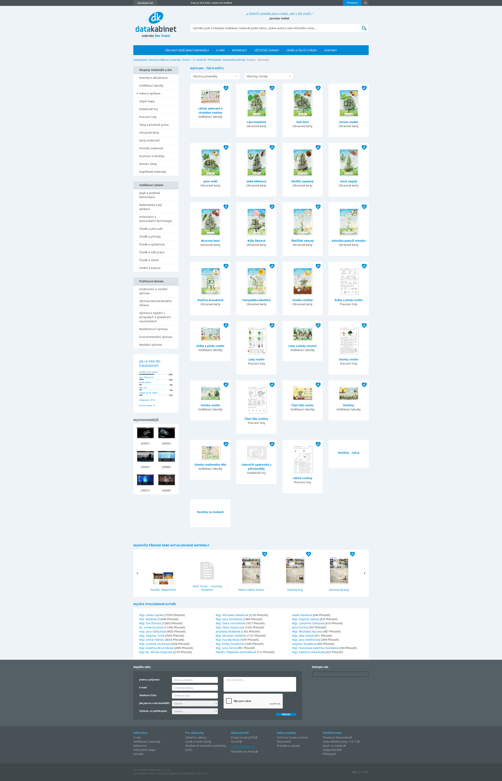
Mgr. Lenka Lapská (151, 615)
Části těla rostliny (256, 419)
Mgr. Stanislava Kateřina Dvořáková (315, 648)
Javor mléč (210, 181)
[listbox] (215, 76)
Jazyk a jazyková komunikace (149, 195)
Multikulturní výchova (153, 329)
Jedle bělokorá (256, 181)
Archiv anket (145, 405)
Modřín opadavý (302, 181)
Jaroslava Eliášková (228, 631)
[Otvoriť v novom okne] (360, 773)
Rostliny (348, 405)
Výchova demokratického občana (155, 303)
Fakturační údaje (144, 750)
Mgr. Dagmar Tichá (152, 635)
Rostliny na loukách (210, 512)
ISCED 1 (187, 60)
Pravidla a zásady (288, 746)
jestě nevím (145, 382)
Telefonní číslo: (148, 695)
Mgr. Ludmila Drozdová (154, 644)
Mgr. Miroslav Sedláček (231, 635)
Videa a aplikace (149, 93)
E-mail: (143, 687)
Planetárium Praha (243, 751)
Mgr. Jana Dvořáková (229, 619)
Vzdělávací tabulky (151, 85)
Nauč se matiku (333, 746)
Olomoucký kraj (339, 590)
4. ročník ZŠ (199, 60)
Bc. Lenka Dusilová (151, 627)
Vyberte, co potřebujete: (153, 711)
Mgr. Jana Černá (226, 648)
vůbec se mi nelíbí (148, 392)
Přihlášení (352, 3)
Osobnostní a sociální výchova (153, 291)
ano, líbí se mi (146, 377)
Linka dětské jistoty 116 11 (340, 741)
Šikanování (284, 741)
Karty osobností (149, 140)
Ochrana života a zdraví (292, 737)
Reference (140, 746)
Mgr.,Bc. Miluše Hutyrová (156, 652)
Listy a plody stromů (302, 346)
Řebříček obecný (302, 241)
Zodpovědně (331, 750)
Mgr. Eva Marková (228, 640)
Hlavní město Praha (251, 590)
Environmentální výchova (155, 337)
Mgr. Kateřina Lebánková (309, 652)
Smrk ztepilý (348, 181)
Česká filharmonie (243, 746)
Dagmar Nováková (304, 644)
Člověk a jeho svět (151, 229)
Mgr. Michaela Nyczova (307, 631)
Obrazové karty (149, 132)
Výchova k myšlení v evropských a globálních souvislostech (155, 317)
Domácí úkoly (148, 164)
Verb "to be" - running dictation (207, 588)
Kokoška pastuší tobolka (349, 241)
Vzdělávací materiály (146, 741)
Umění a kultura (149, 268)
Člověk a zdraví (149, 260)
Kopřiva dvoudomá (210, 300)
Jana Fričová (300, 627)
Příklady (328, 754)
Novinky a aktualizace (153, 78)
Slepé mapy (147, 101)
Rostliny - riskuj (348, 452)
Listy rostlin (256, 359)
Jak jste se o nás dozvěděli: (154, 703)
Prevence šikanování (336, 737)
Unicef (235, 741)
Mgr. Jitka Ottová (303, 635)
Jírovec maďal (348, 122)
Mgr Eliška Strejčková (230, 644)
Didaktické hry (148, 109)
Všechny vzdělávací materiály (165, 60)
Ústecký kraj (295, 590)
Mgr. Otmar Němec (152, 640)
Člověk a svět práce (151, 252)
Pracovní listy (147, 117)
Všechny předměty (205, 76)
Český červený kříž (243, 737)
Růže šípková (256, 241)
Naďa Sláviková (302, 615)
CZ (365, 3)
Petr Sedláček (148, 619)
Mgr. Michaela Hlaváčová (232, 615)
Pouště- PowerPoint (163, 590)
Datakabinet (140, 60)
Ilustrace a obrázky (151, 156)
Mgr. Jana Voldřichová (306, 640)
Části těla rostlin (302, 405)
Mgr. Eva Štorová (150, 623)
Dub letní (302, 122)
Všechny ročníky (257, 76)
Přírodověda (214, 60)
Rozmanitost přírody (234, 60)
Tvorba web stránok (144, 773)
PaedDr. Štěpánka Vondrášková (236, 652)
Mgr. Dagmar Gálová (306, 619)
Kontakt (138, 754)
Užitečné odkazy (195, 737)
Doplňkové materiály (152, 172)
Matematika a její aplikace (150, 207)
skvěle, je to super (148, 371)
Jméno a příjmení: (149, 679)
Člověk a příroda (150, 236)
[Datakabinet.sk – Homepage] (155, 22)
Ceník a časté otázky (198, 741)
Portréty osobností (151, 148)
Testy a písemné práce (154, 125)
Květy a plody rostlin (349, 300)
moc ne (143, 387)
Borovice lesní (210, 241)
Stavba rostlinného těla (210, 464)
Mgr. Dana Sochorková (231, 623)
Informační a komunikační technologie (155, 219)
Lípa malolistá (256, 122)
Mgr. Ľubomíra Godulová (308, 623)
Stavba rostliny (302, 300)
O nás (137, 737)
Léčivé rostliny (302, 478)
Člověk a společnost (152, 244)
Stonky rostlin (348, 359)
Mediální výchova (150, 345)
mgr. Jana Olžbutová (152, 631)
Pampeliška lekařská (256, 300)
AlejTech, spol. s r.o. (196, 773)
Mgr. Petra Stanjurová (230, 627)
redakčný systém (166, 773)
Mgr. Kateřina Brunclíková (156, 648)
